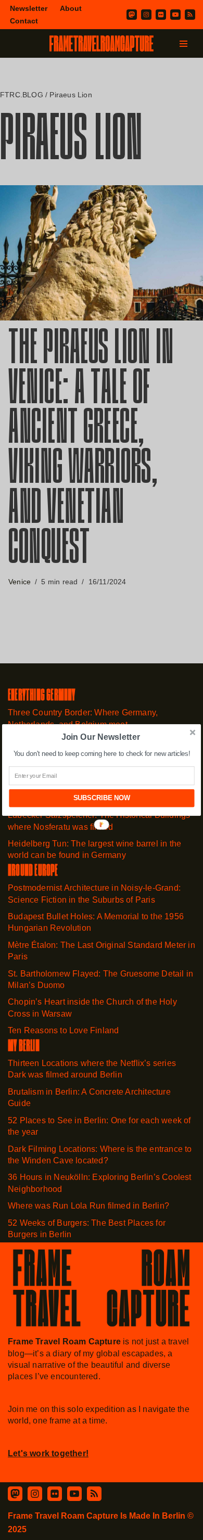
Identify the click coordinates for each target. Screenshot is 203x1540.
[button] (100, 737)
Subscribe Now (101, 798)
